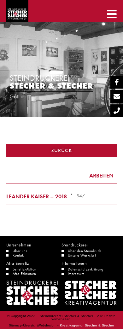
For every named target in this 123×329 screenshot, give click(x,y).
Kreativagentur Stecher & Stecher (87, 325)
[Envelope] (116, 96)
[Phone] (116, 110)
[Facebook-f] (116, 82)
